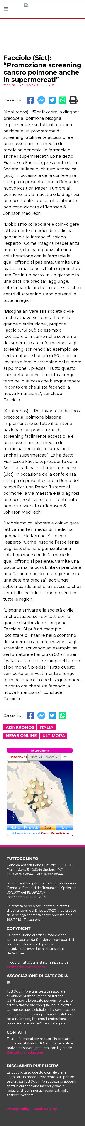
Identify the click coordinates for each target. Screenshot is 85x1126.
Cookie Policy (46, 1109)
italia (46, 727)
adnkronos (20, 727)
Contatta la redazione (25, 1052)
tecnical (9, 85)
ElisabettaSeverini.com (26, 967)
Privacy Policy (18, 1109)
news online (21, 735)
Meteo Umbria (40, 750)
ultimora (53, 735)
